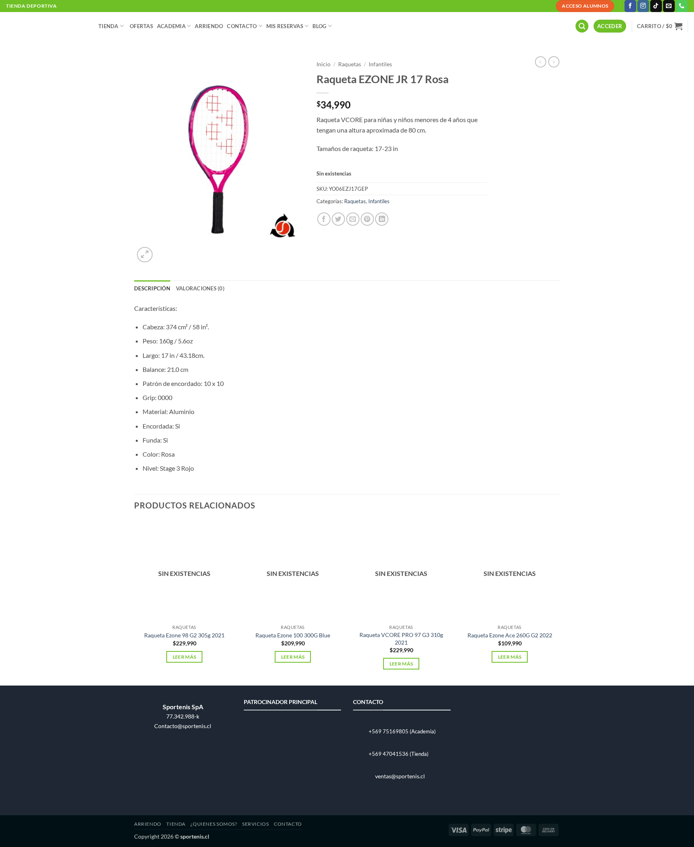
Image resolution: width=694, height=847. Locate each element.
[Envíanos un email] (669, 6)
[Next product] (540, 61)
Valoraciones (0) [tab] (200, 288)
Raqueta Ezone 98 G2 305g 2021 (184, 635)
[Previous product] (553, 61)
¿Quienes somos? (213, 824)
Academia (171, 26)
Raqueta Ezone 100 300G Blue (292, 635)
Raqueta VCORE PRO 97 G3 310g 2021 (401, 638)
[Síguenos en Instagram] (643, 6)
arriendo (209, 26)
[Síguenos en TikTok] (656, 6)
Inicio (323, 64)
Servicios (255, 824)
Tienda (108, 26)
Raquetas (349, 64)
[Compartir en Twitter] (338, 219)
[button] (582, 26)
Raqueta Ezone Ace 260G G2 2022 (509, 635)
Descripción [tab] (152, 288)
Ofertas (141, 26)
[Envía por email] (352, 219)
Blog (319, 26)
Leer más (184, 656)
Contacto (242, 26)
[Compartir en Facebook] (324, 219)
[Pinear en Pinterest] (367, 219)
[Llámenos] (682, 6)
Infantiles (380, 64)
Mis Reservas (284, 26)
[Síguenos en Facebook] (630, 6)
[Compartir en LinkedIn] (381, 219)
